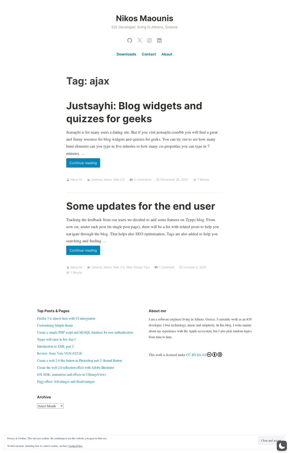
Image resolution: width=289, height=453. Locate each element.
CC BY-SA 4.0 (196, 354)
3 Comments (142, 179)
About (166, 54)
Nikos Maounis (144, 18)
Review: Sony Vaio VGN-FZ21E (59, 353)
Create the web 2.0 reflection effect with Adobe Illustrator (75, 367)
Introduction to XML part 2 (55, 346)
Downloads (126, 54)
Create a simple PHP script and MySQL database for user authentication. (85, 332)
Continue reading (84, 164)
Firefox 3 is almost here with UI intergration (66, 318)
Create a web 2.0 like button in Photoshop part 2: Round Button (79, 360)
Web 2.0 (119, 179)
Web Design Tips (138, 267)
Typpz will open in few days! (56, 339)
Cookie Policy (76, 445)
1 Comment (167, 267)
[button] (282, 446)
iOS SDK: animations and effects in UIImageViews (71, 374)
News (107, 179)
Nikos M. (76, 179)
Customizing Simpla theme (55, 325)
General (96, 179)
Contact (149, 54)
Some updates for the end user (140, 206)
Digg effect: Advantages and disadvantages (66, 381)
